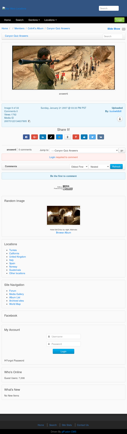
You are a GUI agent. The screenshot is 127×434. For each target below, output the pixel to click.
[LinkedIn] (43, 136)
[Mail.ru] (59, 136)
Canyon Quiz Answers (58, 28)
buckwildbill (115, 111)
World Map (15, 304)
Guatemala (15, 269)
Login (119, 19)
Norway (13, 266)
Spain (12, 263)
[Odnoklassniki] (67, 136)
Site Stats (67, 425)
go (122, 150)
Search (53, 425)
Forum (12, 290)
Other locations (17, 273)
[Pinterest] (76, 136)
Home (5, 28)
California (14, 253)
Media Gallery (16, 294)
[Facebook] (26, 136)
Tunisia (13, 250)
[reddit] (84, 136)
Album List (14, 297)
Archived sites (16, 300)
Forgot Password (15, 360)
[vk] (100, 136)
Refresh (116, 166)
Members (19, 28)
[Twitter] (92, 136)
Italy (11, 260)
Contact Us (83, 425)
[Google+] (34, 136)
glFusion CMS (69, 431)
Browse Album (63, 232)
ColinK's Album (35, 28)
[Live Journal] (51, 136)
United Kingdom (17, 256)
